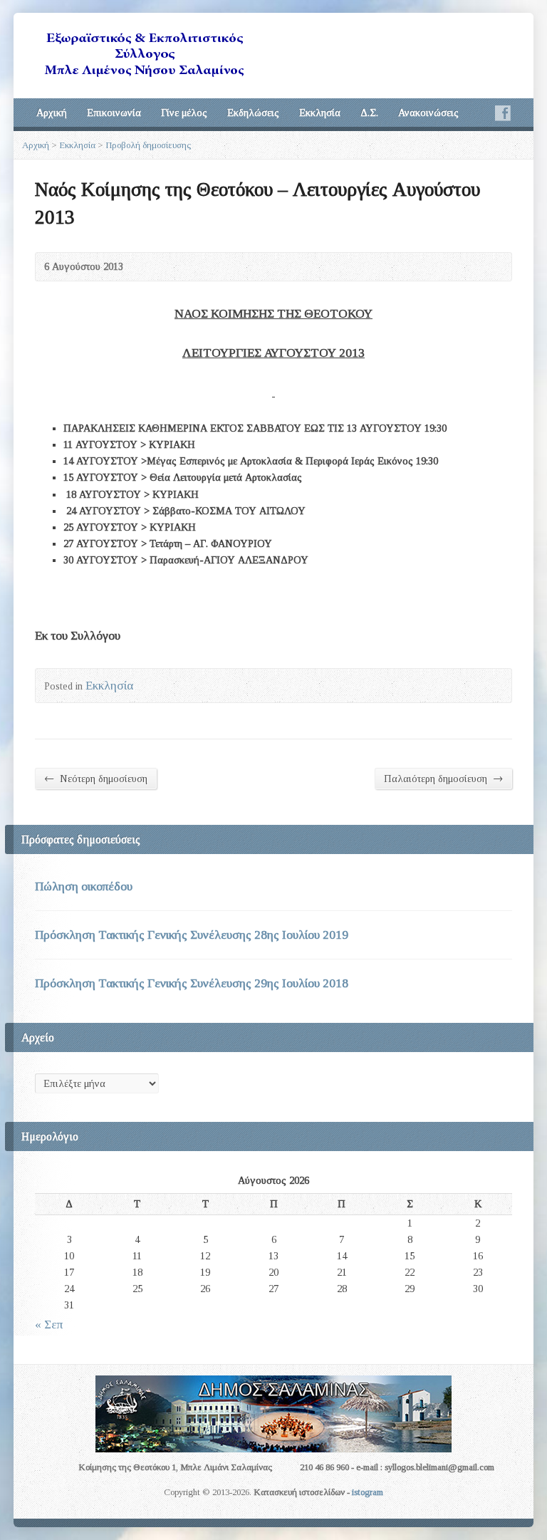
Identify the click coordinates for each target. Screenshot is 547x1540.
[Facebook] (503, 112)
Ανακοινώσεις (428, 112)
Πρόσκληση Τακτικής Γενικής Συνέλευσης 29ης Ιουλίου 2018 (191, 983)
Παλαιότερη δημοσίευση (443, 778)
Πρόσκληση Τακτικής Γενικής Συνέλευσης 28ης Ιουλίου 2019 (191, 935)
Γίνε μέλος (184, 112)
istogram (367, 1492)
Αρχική (51, 112)
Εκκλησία (319, 112)
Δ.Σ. (369, 112)
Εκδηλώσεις (253, 112)
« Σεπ (49, 1324)
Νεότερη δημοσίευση (95, 778)
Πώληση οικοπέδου (83, 886)
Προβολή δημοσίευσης (148, 145)
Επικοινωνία (114, 112)
